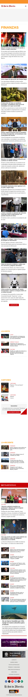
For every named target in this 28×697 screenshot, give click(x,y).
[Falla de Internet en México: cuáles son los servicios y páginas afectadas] (14, 256)
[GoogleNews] (15, 681)
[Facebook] (6, 681)
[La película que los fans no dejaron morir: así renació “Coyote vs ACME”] (5, 556)
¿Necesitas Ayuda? (14, 678)
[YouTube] (12, 681)
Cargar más (14, 305)
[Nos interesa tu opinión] (14, 654)
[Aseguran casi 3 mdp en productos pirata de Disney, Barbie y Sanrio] (5, 467)
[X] (9, 681)
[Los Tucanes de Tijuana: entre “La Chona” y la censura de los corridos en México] (5, 563)
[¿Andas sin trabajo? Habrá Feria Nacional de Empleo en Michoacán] (14, 230)
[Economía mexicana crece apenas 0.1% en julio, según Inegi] (14, 177)
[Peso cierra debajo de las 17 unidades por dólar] (5, 454)
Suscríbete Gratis (14, 412)
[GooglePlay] (22, 681)
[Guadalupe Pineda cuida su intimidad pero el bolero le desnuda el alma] (5, 592)
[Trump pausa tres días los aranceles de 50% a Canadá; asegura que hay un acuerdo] (5, 460)
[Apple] (19, 681)
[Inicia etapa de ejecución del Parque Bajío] (14, 71)
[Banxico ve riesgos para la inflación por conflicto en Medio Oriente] (14, 151)
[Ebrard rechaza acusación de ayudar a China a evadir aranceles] (14, 39)
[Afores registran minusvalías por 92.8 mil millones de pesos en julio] (5, 447)
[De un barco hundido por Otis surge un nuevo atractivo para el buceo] (14, 612)
